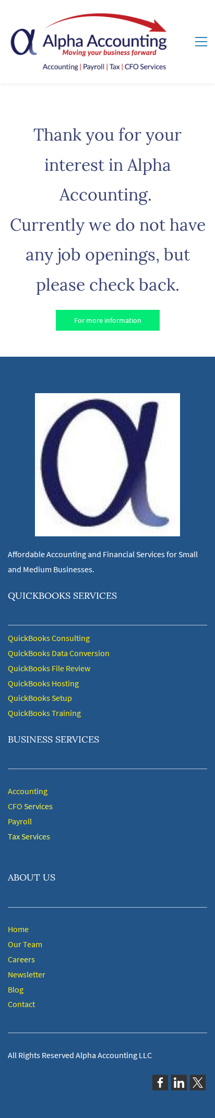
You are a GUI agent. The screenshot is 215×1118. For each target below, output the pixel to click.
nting (38, 791)
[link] (107, 400)
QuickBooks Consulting (49, 638)
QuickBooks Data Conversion (59, 653)
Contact (21, 1004)
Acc (14, 791)
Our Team (25, 944)
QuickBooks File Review (49, 668)
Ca (12, 959)
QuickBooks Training (44, 713)
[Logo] (88, 41)
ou (24, 791)
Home (18, 929)
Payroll (20, 821)
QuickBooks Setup (40, 698)
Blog (15, 989)
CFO (15, 806)
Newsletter (26, 974)
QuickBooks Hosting (43, 683)
